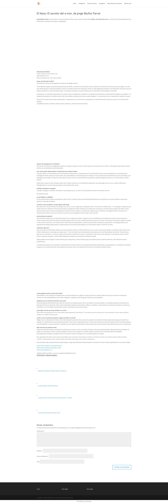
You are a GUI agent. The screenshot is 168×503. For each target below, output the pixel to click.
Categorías (81, 3)
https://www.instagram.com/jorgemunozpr (49, 345)
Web (38, 462)
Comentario (41, 431)
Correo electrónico (43, 456)
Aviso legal (65, 489)
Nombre (40, 451)
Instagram (102, 3)
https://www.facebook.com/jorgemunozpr (49, 348)
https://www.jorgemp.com (44, 350)
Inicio (74, 3)
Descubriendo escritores (114, 3)
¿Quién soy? (127, 3)
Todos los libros (92, 3)
